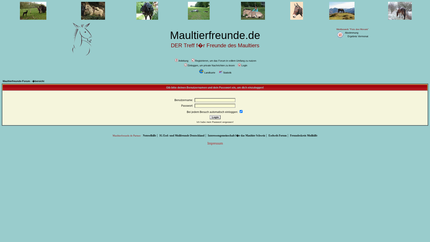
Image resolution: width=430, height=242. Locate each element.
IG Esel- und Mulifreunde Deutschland (181, 135)
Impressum (215, 143)
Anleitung (183, 60)
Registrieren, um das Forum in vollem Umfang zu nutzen (225, 60)
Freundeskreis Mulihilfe (303, 135)
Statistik (227, 72)
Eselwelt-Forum (278, 135)
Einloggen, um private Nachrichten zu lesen (211, 65)
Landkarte (209, 72)
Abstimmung (351, 32)
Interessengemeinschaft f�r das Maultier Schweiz (236, 135)
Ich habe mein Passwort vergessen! (215, 122)
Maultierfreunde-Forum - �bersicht (23, 81)
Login (244, 65)
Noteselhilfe (149, 135)
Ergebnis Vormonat (358, 36)
